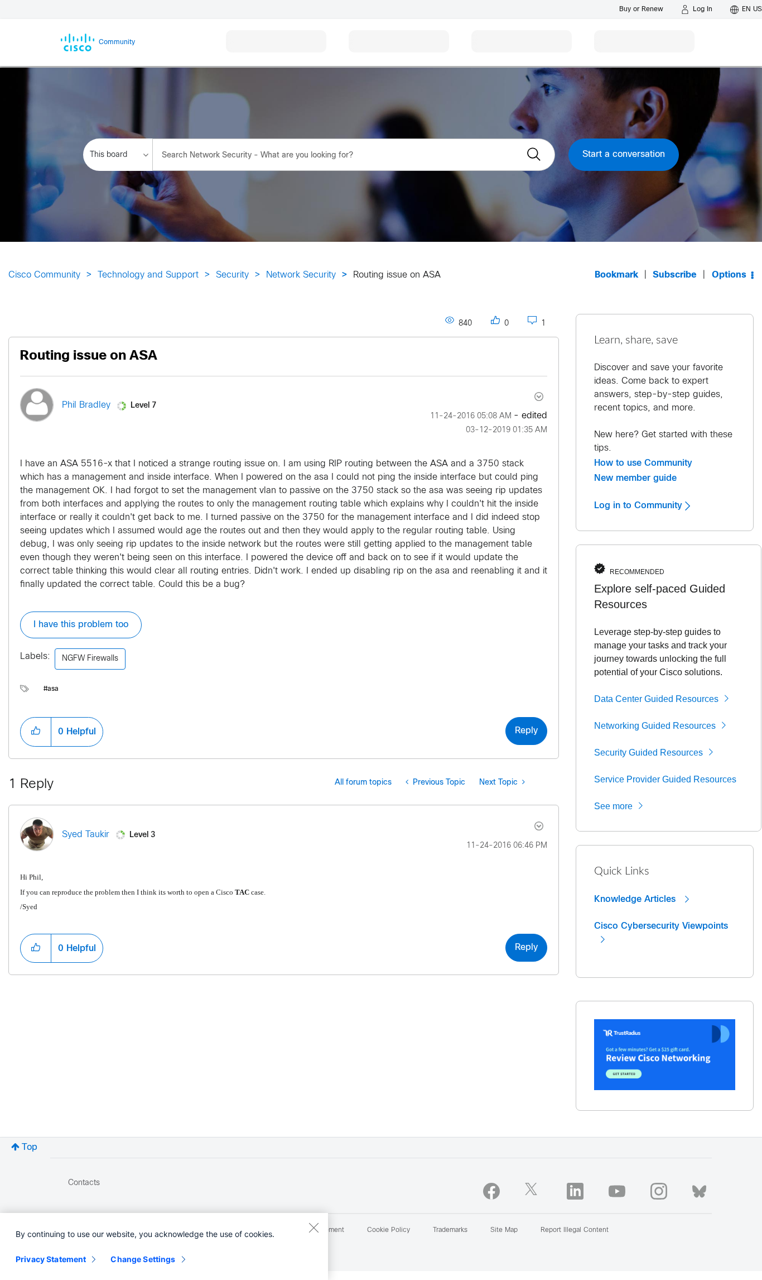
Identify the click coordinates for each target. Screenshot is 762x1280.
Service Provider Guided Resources (665, 779)
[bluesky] (699, 1189)
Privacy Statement (51, 1259)
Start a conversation (623, 154)
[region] (164, 1246)
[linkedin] (575, 1191)
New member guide (635, 478)
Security (232, 275)
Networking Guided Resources (655, 725)
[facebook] (491, 1191)
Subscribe (675, 275)
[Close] (313, 1227)
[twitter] (533, 1191)
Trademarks (450, 1230)
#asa (51, 689)
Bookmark (616, 275)
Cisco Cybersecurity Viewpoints (661, 926)
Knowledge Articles (636, 899)
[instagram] (658, 1191)
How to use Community (643, 463)
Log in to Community (639, 505)
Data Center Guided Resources (656, 699)
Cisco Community (44, 275)
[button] (36, 731)
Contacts (84, 1183)
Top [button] (29, 1147)
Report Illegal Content (575, 1230)
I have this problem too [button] (80, 624)
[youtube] (617, 1191)
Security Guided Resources (648, 752)
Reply (526, 731)
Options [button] (729, 275)
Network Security (301, 275)
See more (613, 806)
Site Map (504, 1230)
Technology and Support (148, 275)
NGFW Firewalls (90, 658)
